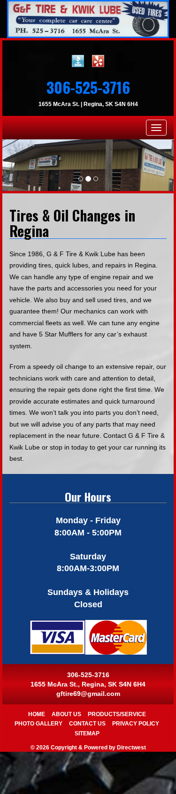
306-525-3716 (88, 87)
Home (36, 714)
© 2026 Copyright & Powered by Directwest (88, 747)
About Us (66, 714)
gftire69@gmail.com (88, 693)
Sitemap (87, 733)
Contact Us (87, 723)
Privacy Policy (135, 723)
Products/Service (117, 714)
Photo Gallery (38, 723)
